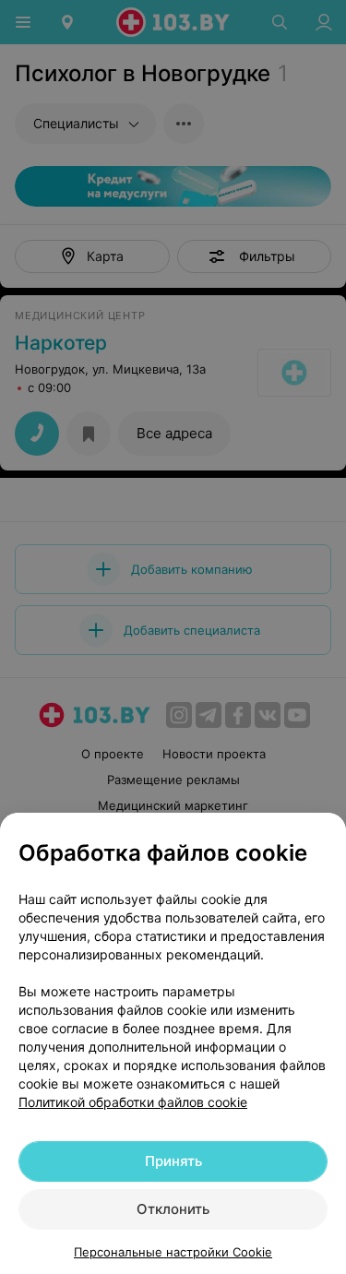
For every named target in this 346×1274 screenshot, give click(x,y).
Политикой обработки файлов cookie (132, 1102)
